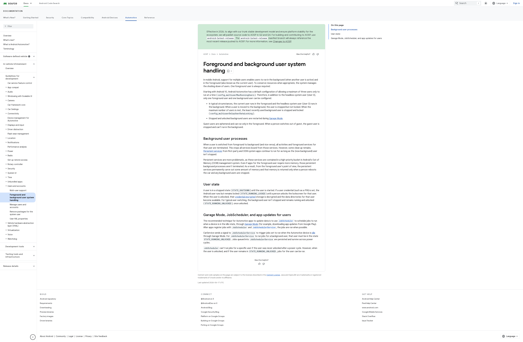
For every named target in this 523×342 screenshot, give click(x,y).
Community (61, 336)
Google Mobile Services (372, 312)
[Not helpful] (318, 54)
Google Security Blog (210, 312)
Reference (149, 17)
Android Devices (110, 17)
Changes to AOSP (282, 41)
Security (50, 17)
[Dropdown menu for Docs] (32, 3)
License (79, 336)
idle (313, 233)
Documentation (13, 11)
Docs (26, 3)
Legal (71, 336)
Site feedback (100, 336)
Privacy (88, 336)
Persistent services (212, 151)
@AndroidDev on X (209, 303)
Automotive (131, 17)
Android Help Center (371, 299)
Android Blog (206, 307)
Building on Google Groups (212, 320)
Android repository (48, 299)
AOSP (205, 54)
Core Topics (67, 17)
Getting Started (30, 17)
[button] (16, 56)
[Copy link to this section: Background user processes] (250, 139)
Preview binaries (47, 312)
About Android (46, 336)
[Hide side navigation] (33, 337)
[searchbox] (18, 26)
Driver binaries (46, 320)
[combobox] (467, 3)
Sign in (516, 3)
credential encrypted (245, 197)
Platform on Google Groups (212, 316)
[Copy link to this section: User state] (222, 184)
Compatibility (87, 17)
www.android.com (370, 307)
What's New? (9, 17)
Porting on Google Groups (212, 325)
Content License (273, 275)
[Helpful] (313, 54)
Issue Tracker (367, 320)
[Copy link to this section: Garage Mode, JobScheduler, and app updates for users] (293, 215)
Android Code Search (49, 3)
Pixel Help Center (369, 303)
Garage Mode (276, 118)
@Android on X (207, 299)
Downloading (45, 307)
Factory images (46, 316)
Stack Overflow (368, 316)
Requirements (46, 303)
